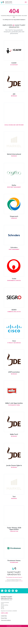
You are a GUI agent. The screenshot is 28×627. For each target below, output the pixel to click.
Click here (21, 580)
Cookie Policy (4, 615)
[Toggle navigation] (25, 2)
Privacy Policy (4, 618)
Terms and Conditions (6, 620)
